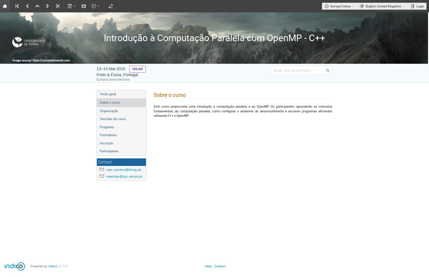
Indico (52, 266)
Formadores (108, 135)
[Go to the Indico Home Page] (5, 6)
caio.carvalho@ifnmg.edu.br (126, 170)
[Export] (72, 6)
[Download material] (84, 6)
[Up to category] (37, 6)
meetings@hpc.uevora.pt (124, 176)
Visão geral (108, 94)
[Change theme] (96, 6)
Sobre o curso (110, 102)
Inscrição (106, 143)
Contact (219, 266)
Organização (109, 111)
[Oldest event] (18, 6)
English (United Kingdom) (383, 6)
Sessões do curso (113, 119)
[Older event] (28, 6)
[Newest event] (57, 6)
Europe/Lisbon (340, 6)
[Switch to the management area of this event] (111, 6)
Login (420, 6)
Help (208, 266)
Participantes (109, 151)
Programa (107, 127)
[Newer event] (47, 6)
